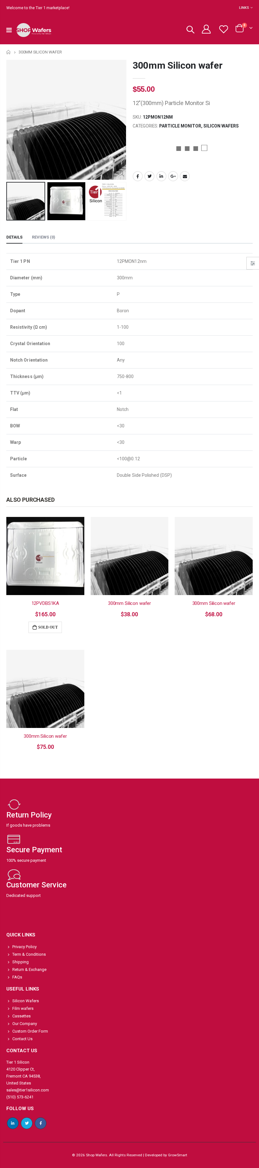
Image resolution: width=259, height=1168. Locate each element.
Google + (173, 176)
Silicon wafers (221, 125)
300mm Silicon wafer (177, 65)
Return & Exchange (29, 969)
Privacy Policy (24, 946)
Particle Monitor (180, 125)
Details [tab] (14, 237)
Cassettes (21, 1016)
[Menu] (9, 30)
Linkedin (13, 1123)
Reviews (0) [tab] (43, 237)
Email (185, 176)
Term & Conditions (29, 954)
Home (8, 52)
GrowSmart (177, 1155)
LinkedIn (161, 176)
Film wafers (22, 1008)
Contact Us (22, 1038)
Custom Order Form (30, 1031)
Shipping (20, 962)
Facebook (138, 176)
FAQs (17, 977)
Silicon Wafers (25, 1000)
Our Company (24, 1023)
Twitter (149, 176)
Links (244, 8)
